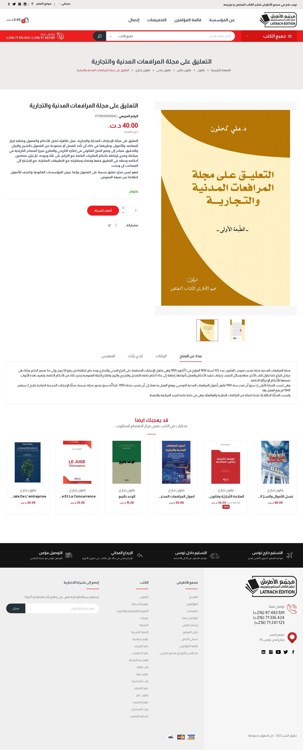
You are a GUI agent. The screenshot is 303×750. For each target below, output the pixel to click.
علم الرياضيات (140, 653)
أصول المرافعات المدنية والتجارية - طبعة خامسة (176, 496)
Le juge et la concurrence (77, 496)
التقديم (193, 597)
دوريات (144, 618)
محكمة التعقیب (138, 716)
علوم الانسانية (140, 604)
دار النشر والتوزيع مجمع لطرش (179, 653)
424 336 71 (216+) (17, 37)
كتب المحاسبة (140, 681)
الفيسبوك (293, 652)
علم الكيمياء (141, 688)
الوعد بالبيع (127, 496)
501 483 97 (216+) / (42, 37)
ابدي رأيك (135, 356)
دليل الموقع (190, 632)
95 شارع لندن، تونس (272, 639)
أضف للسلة (103, 210)
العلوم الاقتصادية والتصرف (132, 611)
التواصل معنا (190, 618)
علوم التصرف (140, 702)
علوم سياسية (140, 639)
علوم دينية (142, 674)
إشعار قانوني (190, 625)
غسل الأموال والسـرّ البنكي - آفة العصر (275, 496)
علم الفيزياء (141, 646)
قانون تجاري (28, 490)
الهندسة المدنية (138, 660)
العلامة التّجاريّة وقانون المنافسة (225, 496)
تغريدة (109, 225)
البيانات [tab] (161, 356)
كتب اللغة (142, 667)
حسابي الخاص (189, 639)
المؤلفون (192, 604)
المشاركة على (116, 225)
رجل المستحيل (139, 709)
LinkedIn (263, 652)
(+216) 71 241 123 (269, 622)
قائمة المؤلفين (189, 646)
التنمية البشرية (139, 632)
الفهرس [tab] (108, 356)
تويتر (285, 652)
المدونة (143, 625)
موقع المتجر (43, 3)
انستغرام (271, 652)
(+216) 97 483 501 (268, 612)
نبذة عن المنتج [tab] (191, 356)
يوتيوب (278, 652)
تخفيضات (192, 611)
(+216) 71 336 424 (268, 617)
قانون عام (142, 695)
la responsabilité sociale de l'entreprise (27, 496)
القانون (144, 597)
